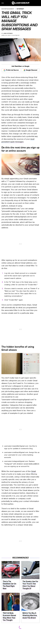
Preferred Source (12, 70)
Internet (20, 9)
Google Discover (31, 70)
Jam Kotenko (8, 33)
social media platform (31, 464)
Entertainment (7, 9)
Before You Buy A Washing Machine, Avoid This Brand (29, 615)
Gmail (33, 471)
